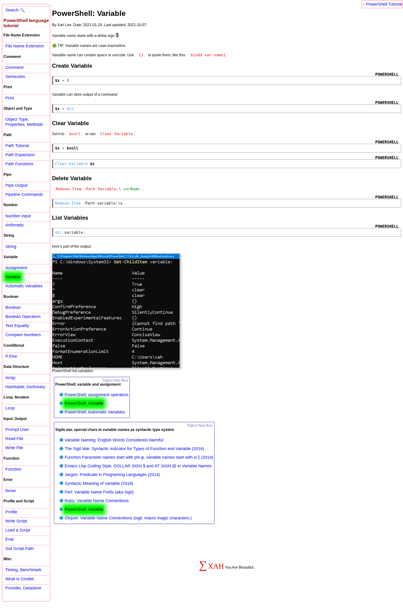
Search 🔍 (15, 10)
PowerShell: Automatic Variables (95, 412)
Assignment (16, 267)
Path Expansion (20, 154)
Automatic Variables (23, 286)
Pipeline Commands (24, 194)
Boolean (13, 307)
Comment (14, 67)
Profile (11, 512)
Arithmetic (14, 225)
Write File (14, 447)
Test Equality (17, 325)
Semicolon (15, 76)
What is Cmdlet (19, 579)
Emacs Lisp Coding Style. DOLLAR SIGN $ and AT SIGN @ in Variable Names (138, 466)
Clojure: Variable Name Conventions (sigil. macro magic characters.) (128, 518)
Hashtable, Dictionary (25, 386)
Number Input (18, 216)
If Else (11, 356)
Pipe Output (16, 185)
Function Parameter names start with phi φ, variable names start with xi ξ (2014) (139, 457)
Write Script (16, 521)
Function (13, 469)
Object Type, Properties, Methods (24, 122)
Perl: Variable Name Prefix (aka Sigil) (99, 492)
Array (10, 377)
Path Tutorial (17, 145)
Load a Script (17, 530)
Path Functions (19, 164)
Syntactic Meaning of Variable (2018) (99, 483)
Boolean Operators (23, 316)
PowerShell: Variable (84, 403)
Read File (14, 438)
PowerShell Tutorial (384, 4)
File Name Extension (24, 46)
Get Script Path (19, 548)
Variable (13, 277)
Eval (9, 539)
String (10, 246)
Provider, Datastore (23, 588)
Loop (10, 408)
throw (10, 490)
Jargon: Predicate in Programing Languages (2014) (112, 474)
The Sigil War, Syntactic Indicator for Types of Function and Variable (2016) (134, 448)
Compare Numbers (23, 334)
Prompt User (17, 429)
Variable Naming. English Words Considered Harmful (114, 440)
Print (9, 98)
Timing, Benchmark (23, 569)
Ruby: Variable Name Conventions (97, 500)
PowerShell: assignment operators (97, 394)
